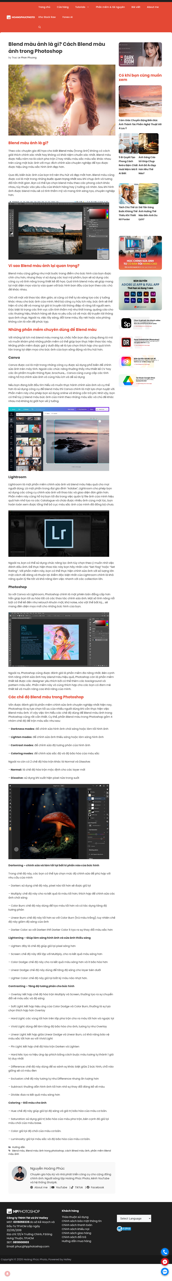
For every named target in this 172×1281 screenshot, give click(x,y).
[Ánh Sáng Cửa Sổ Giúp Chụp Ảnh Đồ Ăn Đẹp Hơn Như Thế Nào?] (149, 144)
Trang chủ (44, 7)
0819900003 (21, 1242)
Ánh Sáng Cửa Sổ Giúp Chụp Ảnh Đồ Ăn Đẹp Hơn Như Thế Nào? (147, 165)
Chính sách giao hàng (76, 1233)
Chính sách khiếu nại (75, 1229)
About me (153, 7)
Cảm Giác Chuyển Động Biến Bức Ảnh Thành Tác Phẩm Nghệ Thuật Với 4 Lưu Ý (140, 124)
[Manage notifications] (7, 1273)
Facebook (97, 1187)
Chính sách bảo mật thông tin (82, 1221)
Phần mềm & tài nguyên (110, 7)
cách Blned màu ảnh (77, 1150)
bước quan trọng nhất (62, 179)
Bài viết (136, 7)
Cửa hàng (63, 7)
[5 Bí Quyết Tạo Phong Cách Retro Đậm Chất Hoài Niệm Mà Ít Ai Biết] (129, 144)
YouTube (61, 1187)
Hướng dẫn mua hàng (76, 1241)
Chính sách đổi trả (74, 1237)
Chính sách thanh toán (77, 1225)
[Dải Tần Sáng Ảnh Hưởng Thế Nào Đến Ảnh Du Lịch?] (149, 194)
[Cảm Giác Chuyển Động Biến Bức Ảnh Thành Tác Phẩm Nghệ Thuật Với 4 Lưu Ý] (140, 101)
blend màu (18, 1150)
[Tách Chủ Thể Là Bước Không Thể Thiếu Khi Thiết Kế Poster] (129, 194)
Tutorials (80, 7)
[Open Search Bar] (39, 27)
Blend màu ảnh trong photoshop (45, 1150)
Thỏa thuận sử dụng (75, 1217)
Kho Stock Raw (47, 17)
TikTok (78, 1187)
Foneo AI (67, 17)
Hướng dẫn (18, 1147)
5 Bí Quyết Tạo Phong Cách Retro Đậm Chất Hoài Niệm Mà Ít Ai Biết (128, 165)
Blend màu (66, 151)
